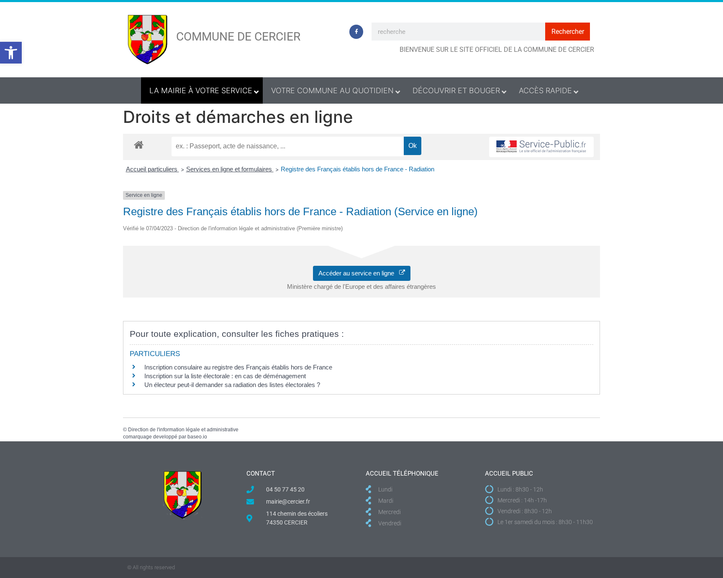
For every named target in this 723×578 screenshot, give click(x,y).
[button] (11, 53)
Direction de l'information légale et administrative (183, 430)
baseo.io (197, 437)
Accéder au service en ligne (358, 273)
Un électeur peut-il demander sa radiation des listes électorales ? (232, 384)
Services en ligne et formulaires (230, 169)
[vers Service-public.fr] (541, 147)
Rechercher (567, 32)
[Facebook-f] (356, 32)
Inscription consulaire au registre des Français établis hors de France (238, 367)
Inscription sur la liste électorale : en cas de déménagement (225, 375)
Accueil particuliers (152, 169)
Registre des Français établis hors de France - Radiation (357, 169)
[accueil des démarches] (138, 144)
